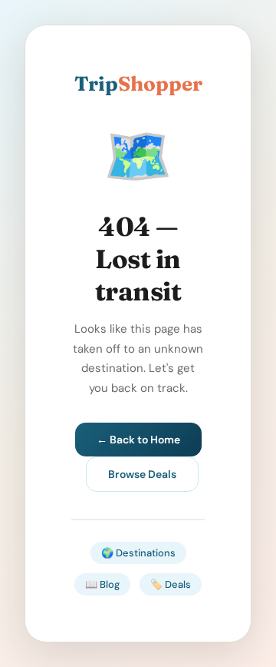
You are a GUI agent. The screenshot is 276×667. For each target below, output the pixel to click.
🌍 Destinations (138, 552)
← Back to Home (138, 439)
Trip (138, 83)
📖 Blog (102, 584)
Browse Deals (142, 474)
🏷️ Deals (170, 584)
